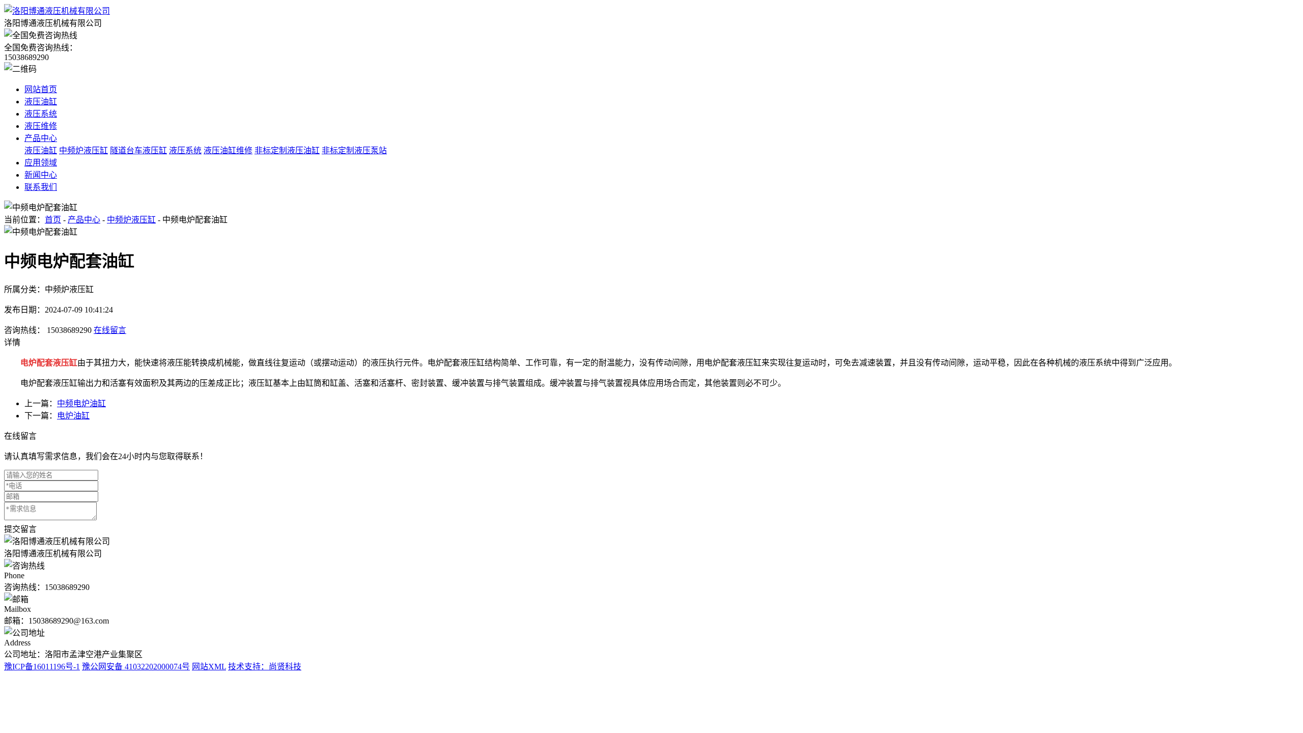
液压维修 (40, 126)
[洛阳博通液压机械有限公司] (57, 11)
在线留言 (110, 330)
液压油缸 (40, 101)
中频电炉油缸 (81, 403)
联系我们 (40, 187)
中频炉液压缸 (83, 150)
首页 (53, 219)
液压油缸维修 (228, 150)
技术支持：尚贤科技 (264, 666)
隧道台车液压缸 (138, 150)
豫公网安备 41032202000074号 (136, 666)
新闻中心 (40, 175)
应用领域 (40, 162)
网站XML (209, 666)
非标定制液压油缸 (287, 150)
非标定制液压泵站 (354, 150)
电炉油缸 (73, 415)
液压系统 (40, 113)
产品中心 (40, 138)
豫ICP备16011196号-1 (42, 666)
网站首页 (40, 89)
